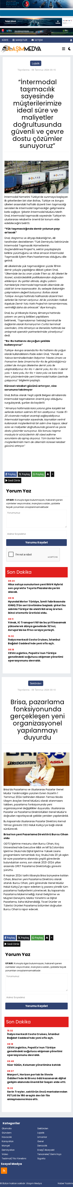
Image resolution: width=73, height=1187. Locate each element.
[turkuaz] (36, 4)
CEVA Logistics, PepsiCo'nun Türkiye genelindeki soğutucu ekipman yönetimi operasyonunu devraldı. (35, 656)
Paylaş (11, 474)
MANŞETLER (21, 39)
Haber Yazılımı (65, 1183)
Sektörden (35, 683)
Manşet (6, 1145)
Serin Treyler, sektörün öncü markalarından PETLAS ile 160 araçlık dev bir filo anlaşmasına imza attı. (37, 1095)
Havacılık (7, 1137)
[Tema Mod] (69, 49)
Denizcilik (42, 1145)
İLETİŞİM (38, 39)
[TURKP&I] (36, 21)
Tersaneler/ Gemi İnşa (49, 1154)
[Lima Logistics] (36, 31)
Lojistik (36, 63)
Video (5, 1154)
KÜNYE (4, 39)
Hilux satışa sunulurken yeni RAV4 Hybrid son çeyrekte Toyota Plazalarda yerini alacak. (35, 588)
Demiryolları (8, 1149)
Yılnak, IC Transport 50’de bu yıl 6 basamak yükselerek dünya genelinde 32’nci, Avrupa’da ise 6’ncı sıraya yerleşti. (37, 626)
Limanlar (42, 1137)
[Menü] (63, 48)
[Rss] (4, 1170)
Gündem (7, 1132)
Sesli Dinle (13, 480)
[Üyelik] (71, 39)
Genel (40, 1141)
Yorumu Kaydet (36, 542)
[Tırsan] (36, 12)
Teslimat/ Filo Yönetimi (14, 1158)
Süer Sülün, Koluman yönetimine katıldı (34, 1065)
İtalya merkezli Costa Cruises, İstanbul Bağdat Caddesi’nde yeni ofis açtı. (34, 641)
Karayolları (7, 1141)
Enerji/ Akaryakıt (45, 1149)
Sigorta (41, 1158)
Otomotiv (7, 1128)
